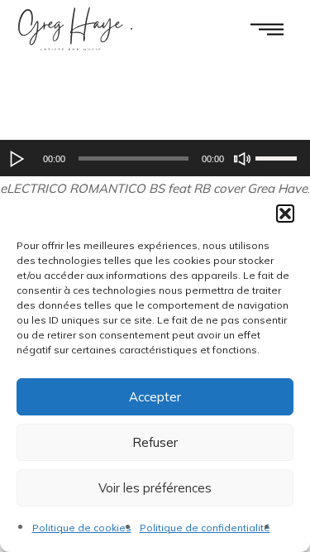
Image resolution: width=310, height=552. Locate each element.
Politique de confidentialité (205, 527)
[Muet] (242, 159)
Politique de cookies (81, 527)
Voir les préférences (155, 488)
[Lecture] (17, 159)
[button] (285, 213)
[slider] (278, 156)
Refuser (155, 442)
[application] (155, 158)
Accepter (155, 397)
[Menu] (266, 28)
